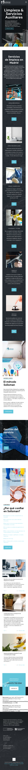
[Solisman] (5, 2)
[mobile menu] (26, 2)
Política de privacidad (18, 763)
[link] (14, 92)
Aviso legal (10, 763)
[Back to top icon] (14, 759)
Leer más (22, 590)
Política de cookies (14, 765)
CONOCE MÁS (9, 28)
